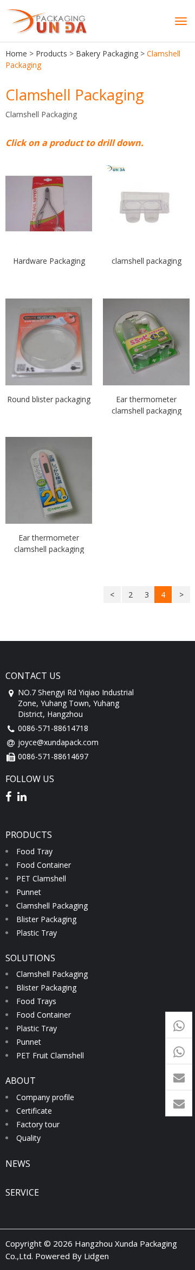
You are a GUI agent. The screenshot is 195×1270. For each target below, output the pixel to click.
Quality (28, 1138)
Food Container (43, 865)
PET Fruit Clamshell (50, 1055)
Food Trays (36, 1001)
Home (16, 53)
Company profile (45, 1097)
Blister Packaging (46, 919)
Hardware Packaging (49, 261)
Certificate (34, 1111)
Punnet (28, 892)
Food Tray (34, 851)
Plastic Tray (36, 933)
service (22, 1192)
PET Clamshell (41, 878)
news (17, 1164)
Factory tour (38, 1124)
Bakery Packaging (107, 53)
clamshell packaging (146, 261)
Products (51, 53)
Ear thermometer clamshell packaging (146, 404)
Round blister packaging (48, 399)
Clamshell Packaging (52, 905)
